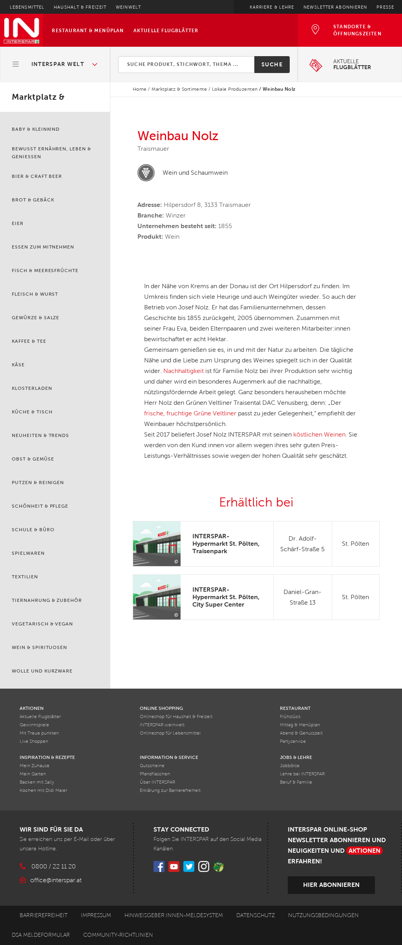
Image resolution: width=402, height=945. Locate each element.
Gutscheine (152, 765)
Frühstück (290, 716)
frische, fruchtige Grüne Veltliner (190, 413)
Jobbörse (290, 765)
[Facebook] (158, 866)
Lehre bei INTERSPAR (302, 774)
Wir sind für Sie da (51, 829)
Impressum (96, 915)
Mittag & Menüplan (300, 724)
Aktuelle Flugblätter (166, 30)
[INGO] (218, 866)
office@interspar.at (56, 880)
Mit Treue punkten (39, 733)
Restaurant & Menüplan (88, 30)
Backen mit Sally (37, 782)
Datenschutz (255, 915)
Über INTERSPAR (157, 782)
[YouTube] (173, 866)
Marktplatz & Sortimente (179, 89)
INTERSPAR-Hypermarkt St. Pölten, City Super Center (225, 597)
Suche (272, 64)
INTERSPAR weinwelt (162, 724)
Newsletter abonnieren (335, 7)
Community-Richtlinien (118, 935)
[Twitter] (188, 866)
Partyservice (293, 741)
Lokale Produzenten (235, 89)
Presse (385, 7)
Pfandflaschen (155, 774)
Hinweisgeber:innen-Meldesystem (173, 915)
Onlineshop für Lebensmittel (170, 733)
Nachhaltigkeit (183, 370)
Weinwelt (128, 7)
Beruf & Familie (296, 782)
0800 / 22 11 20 (53, 866)
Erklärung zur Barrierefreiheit (170, 790)
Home (140, 89)
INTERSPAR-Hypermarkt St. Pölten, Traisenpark (225, 543)
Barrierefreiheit (44, 915)
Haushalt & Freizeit (80, 7)
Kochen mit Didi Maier (43, 790)
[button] (55, 64)
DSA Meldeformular (41, 935)
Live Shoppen (34, 741)
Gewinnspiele (34, 724)
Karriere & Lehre (272, 7)
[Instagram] (203, 866)
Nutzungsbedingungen (323, 915)
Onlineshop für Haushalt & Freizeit (176, 716)
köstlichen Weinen (319, 434)
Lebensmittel (27, 7)
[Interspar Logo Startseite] (21, 30)
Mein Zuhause (34, 765)
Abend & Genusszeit (301, 733)
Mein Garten (33, 774)
